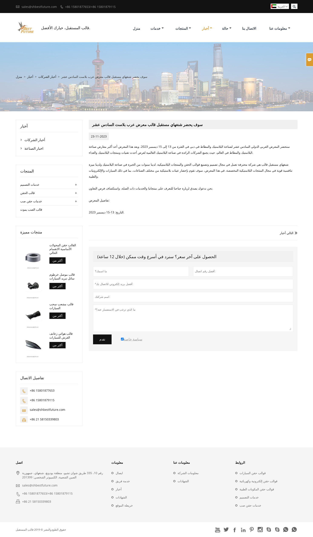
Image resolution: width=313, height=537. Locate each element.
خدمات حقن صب (31, 201)
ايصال (119, 473)
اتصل (19, 462)
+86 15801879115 (42, 400)
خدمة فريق (123, 481)
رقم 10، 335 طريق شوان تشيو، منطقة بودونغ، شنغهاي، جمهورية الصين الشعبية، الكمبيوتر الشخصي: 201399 (62, 475)
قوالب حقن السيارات (253, 473)
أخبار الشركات (47, 77)
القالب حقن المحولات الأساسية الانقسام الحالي (62, 249)
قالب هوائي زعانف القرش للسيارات (61, 335)
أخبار (205, 28)
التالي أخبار (286, 233)
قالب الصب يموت (31, 209)
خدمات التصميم (29, 184)
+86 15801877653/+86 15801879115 (90, 7)
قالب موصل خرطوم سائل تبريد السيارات (62, 276)
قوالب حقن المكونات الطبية (257, 489)
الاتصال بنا (249, 28)
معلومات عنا (278, 28)
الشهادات (121, 497)
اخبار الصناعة (33, 148)
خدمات (156, 28)
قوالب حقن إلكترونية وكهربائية (258, 481)
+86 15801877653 (42, 390)
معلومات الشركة (188, 473)
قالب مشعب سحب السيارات (61, 306)
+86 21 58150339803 (44, 419)
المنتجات (181, 28)
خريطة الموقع (124, 505)
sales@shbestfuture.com (39, 7)
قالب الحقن (27, 193)
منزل (136, 28)
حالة (225, 28)
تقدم (102, 339)
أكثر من (57, 260)
